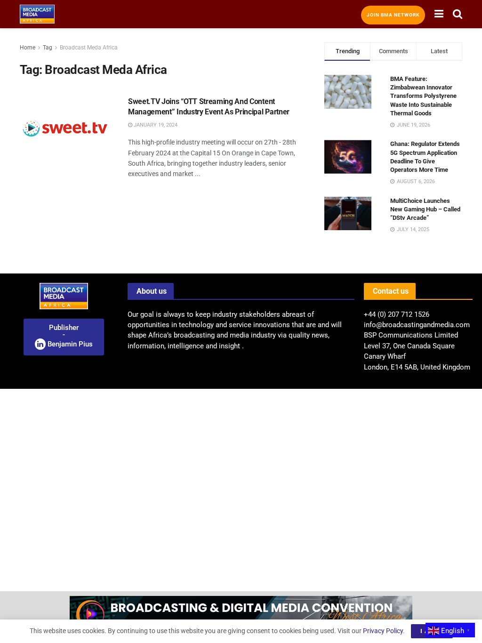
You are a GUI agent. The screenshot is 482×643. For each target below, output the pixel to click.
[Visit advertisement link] (241, 617)
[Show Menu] (438, 14)
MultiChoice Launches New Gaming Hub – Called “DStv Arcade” (425, 209)
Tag (47, 47)
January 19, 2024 (154, 125)
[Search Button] (457, 14)
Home (27, 47)
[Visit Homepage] (37, 14)
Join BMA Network (393, 14)
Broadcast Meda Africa (89, 47)
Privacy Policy (383, 631)
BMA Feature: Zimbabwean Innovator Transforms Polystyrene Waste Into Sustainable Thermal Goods (423, 96)
